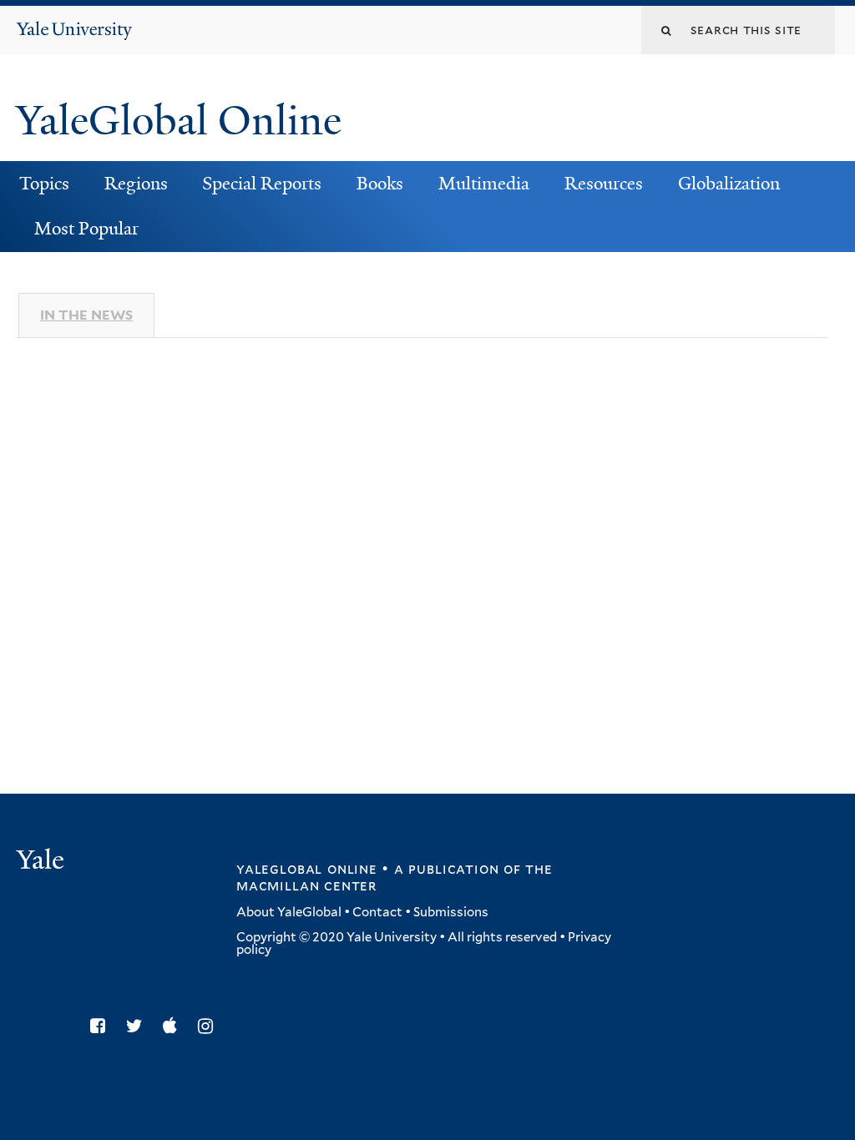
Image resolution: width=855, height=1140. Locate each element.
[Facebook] (102, 1026)
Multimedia (483, 183)
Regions (136, 183)
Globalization (729, 183)
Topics (44, 183)
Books (380, 183)
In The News (86, 315)
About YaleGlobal (288, 912)
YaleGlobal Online (178, 120)
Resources (603, 183)
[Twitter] (138, 1026)
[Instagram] (209, 1026)
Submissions (450, 912)
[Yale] (42, 861)
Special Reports (261, 183)
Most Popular (86, 228)
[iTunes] (174, 1026)
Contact (377, 912)
